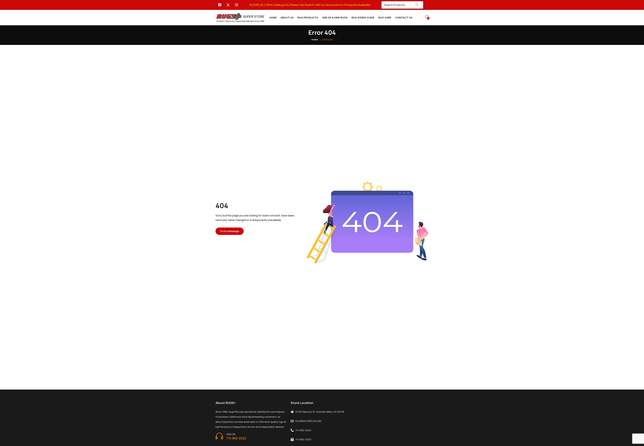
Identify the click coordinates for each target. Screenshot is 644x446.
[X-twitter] (228, 5)
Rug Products (308, 17)
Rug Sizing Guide (363, 17)
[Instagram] (236, 5)
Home (273, 17)
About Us (287, 17)
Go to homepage (229, 231)
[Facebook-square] (219, 5)
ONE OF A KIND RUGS (335, 17)
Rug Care (384, 17)
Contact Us (403, 17)
